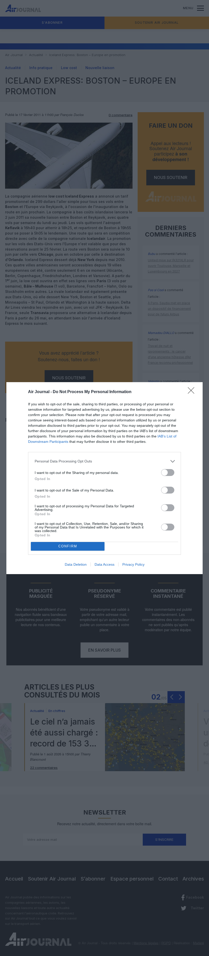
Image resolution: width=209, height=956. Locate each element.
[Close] (193, 392)
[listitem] (104, 461)
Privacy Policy (133, 564)
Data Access (104, 564)
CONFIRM (67, 546)
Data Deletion (76, 564)
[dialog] (104, 478)
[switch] (167, 472)
